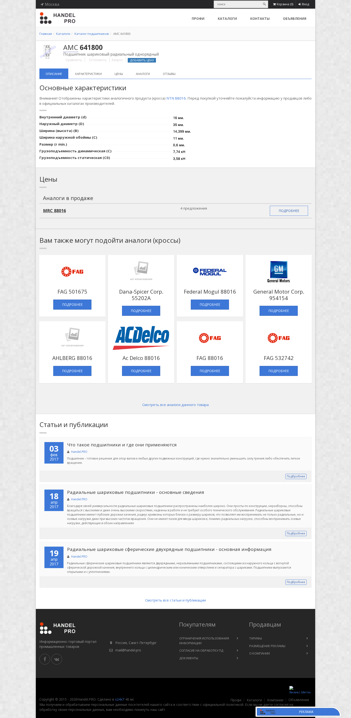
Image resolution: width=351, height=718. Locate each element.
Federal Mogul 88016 (210, 291)
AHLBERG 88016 (72, 357)
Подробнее (289, 210)
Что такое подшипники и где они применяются (122, 445)
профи (198, 18)
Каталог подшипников (91, 34)
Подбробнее (296, 476)
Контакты (260, 18)
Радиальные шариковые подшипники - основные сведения (135, 492)
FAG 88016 (210, 357)
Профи (235, 700)
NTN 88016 (176, 98)
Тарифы (255, 638)
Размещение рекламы (267, 646)
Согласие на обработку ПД (201, 650)
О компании (259, 653)
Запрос (117, 59)
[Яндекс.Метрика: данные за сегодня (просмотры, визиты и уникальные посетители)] (299, 689)
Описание (54, 74)
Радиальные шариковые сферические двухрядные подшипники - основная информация (169, 549)
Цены (119, 74)
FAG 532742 (279, 357)
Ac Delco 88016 (141, 357)
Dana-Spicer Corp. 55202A (141, 294)
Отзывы (169, 74)
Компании (275, 700)
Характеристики (88, 74)
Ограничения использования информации (204, 640)
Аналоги (143, 74)
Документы (188, 658)
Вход (305, 4)
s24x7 (119, 699)
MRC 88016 (54, 210)
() (285, 4)
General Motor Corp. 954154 (278, 294)
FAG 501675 (72, 291)
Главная (45, 34)
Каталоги (227, 18)
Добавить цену (142, 60)
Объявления (294, 18)
